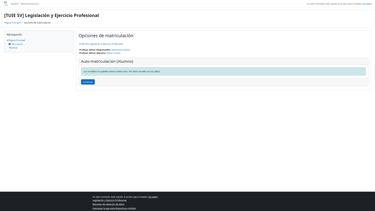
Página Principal (12, 22)
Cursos (14, 47)
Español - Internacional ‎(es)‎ (24, 3)
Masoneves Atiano (120, 49)
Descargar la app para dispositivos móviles (114, 208)
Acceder (367, 3)
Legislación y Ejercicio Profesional (110, 200)
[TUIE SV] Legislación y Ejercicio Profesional (101, 43)
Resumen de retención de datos (108, 204)
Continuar (88, 81)
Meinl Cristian (113, 52)
